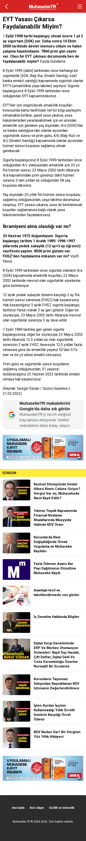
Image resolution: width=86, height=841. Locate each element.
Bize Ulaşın (37, 807)
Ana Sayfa (18, 807)
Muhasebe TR (21, 821)
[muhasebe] (43, 10)
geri (6, 6)
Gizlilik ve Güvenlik (61, 807)
